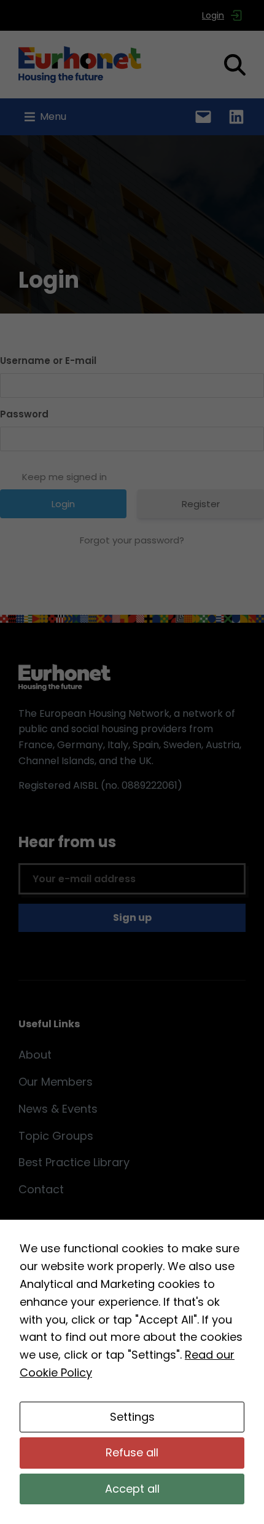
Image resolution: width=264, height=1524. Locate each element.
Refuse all (132, 1452)
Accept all (132, 1488)
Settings (132, 1416)
